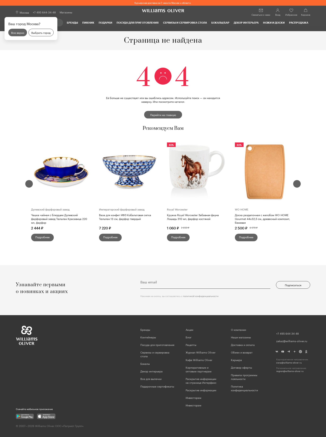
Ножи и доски (274, 22)
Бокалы (145, 363)
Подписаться (293, 285)
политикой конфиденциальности (200, 296)
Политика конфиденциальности (244, 388)
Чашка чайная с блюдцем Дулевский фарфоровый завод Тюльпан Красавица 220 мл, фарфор (59, 218)
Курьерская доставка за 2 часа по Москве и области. (163, 2)
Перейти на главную (163, 115)
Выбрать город (41, 32)
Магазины (66, 12)
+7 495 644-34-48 (44, 12)
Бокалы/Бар (220, 22)
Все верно (17, 32)
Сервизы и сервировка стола (185, 22)
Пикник (88, 22)
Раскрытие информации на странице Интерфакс (201, 380)
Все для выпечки (150, 379)
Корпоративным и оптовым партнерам (198, 369)
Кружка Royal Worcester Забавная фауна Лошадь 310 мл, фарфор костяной (193, 217)
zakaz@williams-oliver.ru (291, 341)
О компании (238, 329)
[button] (29, 184)
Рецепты (191, 345)
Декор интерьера (246, 22)
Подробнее (42, 237)
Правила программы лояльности (244, 377)
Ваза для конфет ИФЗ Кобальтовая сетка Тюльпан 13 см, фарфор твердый (125, 217)
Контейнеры (148, 337)
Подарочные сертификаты (157, 386)
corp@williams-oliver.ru (289, 362)
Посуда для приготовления (137, 22)
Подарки (105, 22)
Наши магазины (241, 337)
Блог (188, 337)
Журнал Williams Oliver (200, 352)
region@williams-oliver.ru (290, 371)
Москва (24, 12)
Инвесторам (194, 397)
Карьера (236, 360)
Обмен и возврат (242, 352)
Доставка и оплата (243, 345)
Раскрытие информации (201, 390)
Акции (189, 329)
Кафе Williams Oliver (199, 360)
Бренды (72, 22)
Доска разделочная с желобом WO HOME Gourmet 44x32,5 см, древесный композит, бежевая (262, 218)
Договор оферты (241, 367)
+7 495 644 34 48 (287, 333)
